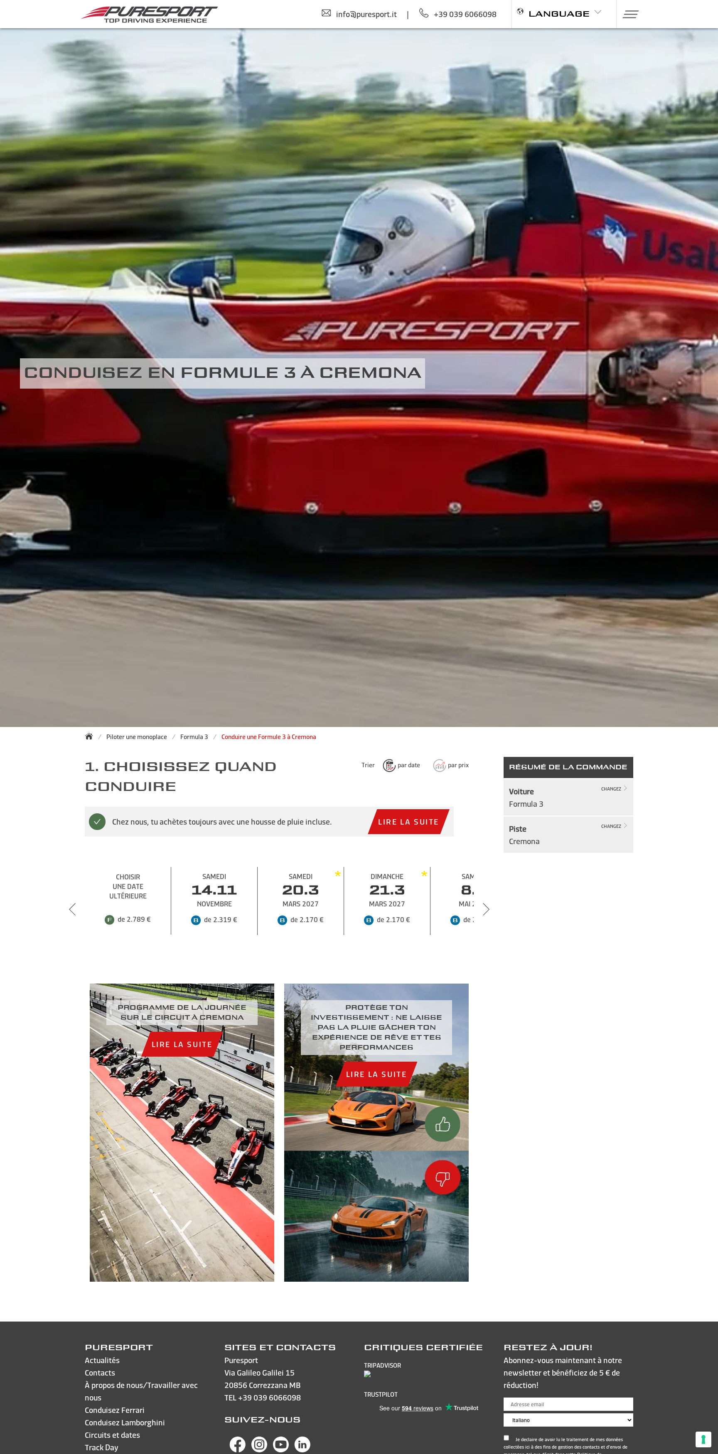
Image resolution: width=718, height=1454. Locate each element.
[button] (628, 14)
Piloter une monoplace (136, 736)
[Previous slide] (72, 909)
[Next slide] (486, 909)
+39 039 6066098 (269, 1397)
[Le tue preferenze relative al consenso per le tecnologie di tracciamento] (703, 1439)
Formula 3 (194, 736)
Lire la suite (408, 821)
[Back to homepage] (91, 736)
